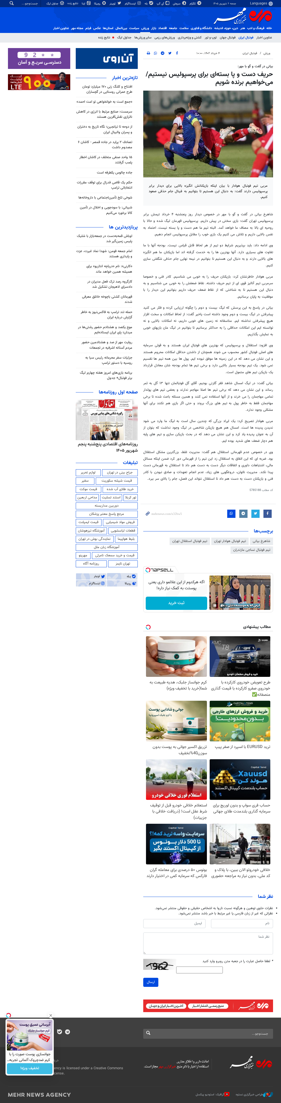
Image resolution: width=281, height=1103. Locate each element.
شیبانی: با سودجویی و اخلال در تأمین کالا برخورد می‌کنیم (106, 210)
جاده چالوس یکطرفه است (114, 172)
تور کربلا (130, 497)
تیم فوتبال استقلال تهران (189, 541)
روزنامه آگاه (91, 563)
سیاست (134, 28)
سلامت (184, 28)
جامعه (173, 28)
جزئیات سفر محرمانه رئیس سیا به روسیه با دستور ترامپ (108, 360)
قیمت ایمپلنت (88, 522)
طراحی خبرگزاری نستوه (249, 1094)
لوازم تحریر (88, 472)
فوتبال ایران (245, 37)
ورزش (145, 28)
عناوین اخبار (264, 37)
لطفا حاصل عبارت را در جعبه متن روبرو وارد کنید (238, 961)
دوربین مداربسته (107, 506)
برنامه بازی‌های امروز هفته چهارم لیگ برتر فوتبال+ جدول (106, 375)
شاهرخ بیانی (261, 541)
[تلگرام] (67, 1032)
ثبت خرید (176, 603)
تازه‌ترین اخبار (125, 78)
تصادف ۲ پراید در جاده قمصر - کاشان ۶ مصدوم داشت (105, 144)
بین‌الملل (121, 28)
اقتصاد (162, 28)
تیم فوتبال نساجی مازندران (251, 550)
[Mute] (222, 605)
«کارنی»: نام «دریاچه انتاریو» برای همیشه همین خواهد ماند (109, 269)
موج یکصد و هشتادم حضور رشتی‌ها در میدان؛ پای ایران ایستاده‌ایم (105, 330)
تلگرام (193, 4)
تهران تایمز (123, 563)
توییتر (112, 4)
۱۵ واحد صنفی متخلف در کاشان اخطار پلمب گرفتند (105, 160)
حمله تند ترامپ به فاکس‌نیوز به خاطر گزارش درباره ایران (106, 314)
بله (146, 4)
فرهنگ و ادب (255, 28)
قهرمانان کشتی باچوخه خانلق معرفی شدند (107, 299)
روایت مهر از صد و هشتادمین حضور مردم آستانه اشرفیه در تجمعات (107, 345)
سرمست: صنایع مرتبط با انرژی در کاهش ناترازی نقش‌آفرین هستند (104, 114)
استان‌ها (108, 28)
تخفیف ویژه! (29, 1069)
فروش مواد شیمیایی (120, 522)
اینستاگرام (130, 4)
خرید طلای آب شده (120, 489)
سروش (177, 4)
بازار (153, 28)
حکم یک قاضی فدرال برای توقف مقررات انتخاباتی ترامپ (104, 185)
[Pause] (215, 605)
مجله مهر (77, 28)
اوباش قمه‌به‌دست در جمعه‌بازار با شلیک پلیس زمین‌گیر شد (104, 238)
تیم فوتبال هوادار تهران (230, 541)
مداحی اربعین (87, 497)
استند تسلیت (111, 497)
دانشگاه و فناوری (201, 28)
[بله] (59, 1032)
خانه (269, 28)
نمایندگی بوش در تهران (94, 539)
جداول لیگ (52, 4)
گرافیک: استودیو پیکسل (210, 1094)
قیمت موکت (88, 489)
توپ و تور (211, 37)
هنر (242, 28)
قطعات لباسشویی (123, 531)
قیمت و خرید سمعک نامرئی (114, 555)
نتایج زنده (73, 3)
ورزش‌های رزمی (164, 37)
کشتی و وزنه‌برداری (190, 37)
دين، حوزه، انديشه (226, 28)
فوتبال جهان (227, 37)
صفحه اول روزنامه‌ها (118, 392)
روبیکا (97, 4)
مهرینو (83, 555)
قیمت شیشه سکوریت (117, 481)
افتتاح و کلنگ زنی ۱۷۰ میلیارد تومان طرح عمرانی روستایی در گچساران (107, 89)
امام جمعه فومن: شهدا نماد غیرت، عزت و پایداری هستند (104, 253)
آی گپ (161, 4)
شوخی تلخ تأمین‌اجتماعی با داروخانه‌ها (105, 197)
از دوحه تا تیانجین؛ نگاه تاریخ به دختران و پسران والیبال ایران (104, 129)
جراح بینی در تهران (120, 472)
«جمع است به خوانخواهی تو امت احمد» (104, 102)
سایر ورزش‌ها (142, 37)
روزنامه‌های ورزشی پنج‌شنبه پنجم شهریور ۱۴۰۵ (108, 447)
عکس (97, 28)
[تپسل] (148, 570)
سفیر (85, 481)
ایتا (84, 4)
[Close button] (51, 1015)
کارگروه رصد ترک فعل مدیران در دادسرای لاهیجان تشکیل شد (109, 284)
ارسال (151, 982)
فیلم (88, 28)
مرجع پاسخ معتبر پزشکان (106, 514)
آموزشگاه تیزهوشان (91, 531)
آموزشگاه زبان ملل (106, 547)
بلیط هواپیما (126, 539)
